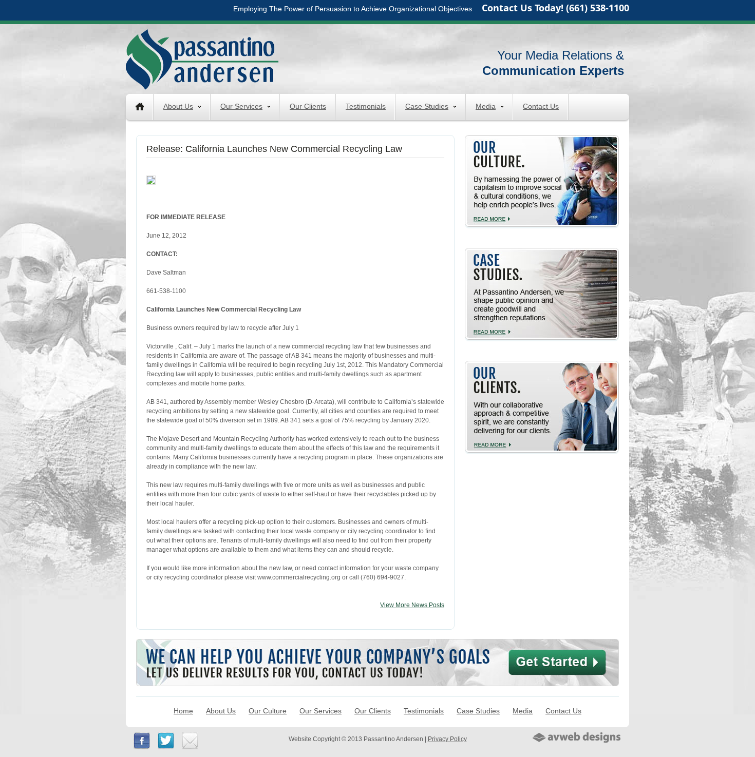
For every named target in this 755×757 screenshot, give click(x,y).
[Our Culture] (542, 139)
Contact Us (541, 106)
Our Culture (268, 711)
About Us (178, 106)
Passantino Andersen (202, 59)
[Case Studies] (542, 252)
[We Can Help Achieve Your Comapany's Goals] (377, 643)
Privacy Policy (447, 739)
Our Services (241, 106)
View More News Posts (412, 605)
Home (183, 711)
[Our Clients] (542, 364)
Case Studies (426, 106)
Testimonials (366, 106)
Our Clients (308, 106)
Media (486, 106)
